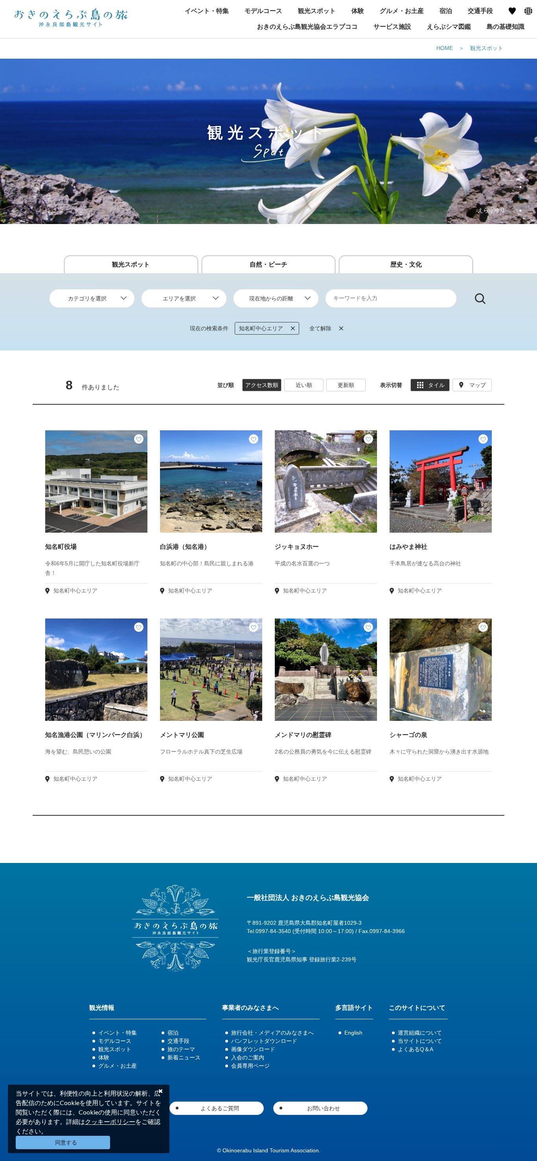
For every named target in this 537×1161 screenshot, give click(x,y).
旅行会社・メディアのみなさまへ (272, 1033)
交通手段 (178, 1041)
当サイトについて (420, 1041)
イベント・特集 (117, 1033)
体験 (103, 1057)
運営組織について (420, 1033)
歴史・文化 (406, 264)
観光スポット (486, 48)
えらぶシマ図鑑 (449, 26)
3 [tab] (520, 211)
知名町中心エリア (261, 328)
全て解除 (320, 328)
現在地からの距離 (271, 298)
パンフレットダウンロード (264, 1041)
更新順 (346, 385)
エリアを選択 (179, 298)
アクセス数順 (261, 385)
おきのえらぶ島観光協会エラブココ (307, 26)
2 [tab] (520, 199)
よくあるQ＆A (415, 1049)
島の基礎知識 (505, 26)
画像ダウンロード (253, 1049)
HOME (444, 48)
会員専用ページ (250, 1066)
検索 (480, 298)
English (353, 1033)
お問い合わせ (323, 1108)
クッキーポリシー (110, 1121)
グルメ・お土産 (117, 1066)
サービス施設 (392, 26)
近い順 (304, 385)
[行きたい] (138, 439)
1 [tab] (520, 187)
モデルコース (114, 1041)
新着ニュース (183, 1057)
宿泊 (172, 1033)
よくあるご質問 (219, 1108)
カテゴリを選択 (87, 298)
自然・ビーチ (268, 264)
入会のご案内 (247, 1057)
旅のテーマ (181, 1049)
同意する (66, 1142)
